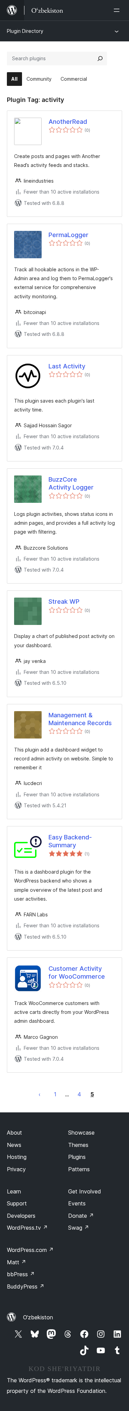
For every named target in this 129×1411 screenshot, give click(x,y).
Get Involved (84, 1191)
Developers (21, 1215)
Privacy (16, 1169)
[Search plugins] (100, 58)
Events (77, 1203)
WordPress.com (30, 1249)
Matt (16, 1262)
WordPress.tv (27, 1227)
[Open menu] (118, 10)
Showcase (81, 1132)
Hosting (16, 1156)
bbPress (21, 1274)
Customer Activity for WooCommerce (77, 972)
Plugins (77, 1156)
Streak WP (64, 601)
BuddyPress (25, 1286)
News (14, 1144)
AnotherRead (68, 121)
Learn (14, 1191)
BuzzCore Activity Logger (71, 483)
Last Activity (67, 366)
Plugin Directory (25, 31)
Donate (81, 1215)
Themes (78, 1144)
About (14, 1132)
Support (17, 1203)
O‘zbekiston (38, 1317)
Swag (78, 1227)
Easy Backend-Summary (70, 841)
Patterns (79, 1169)
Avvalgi (39, 1094)
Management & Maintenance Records (80, 719)
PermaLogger (68, 234)
